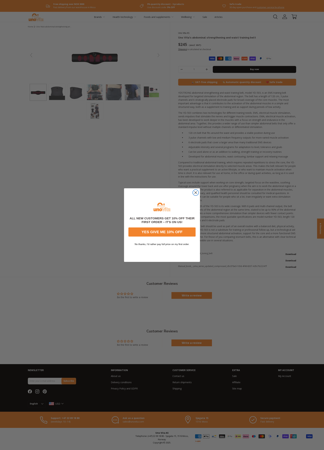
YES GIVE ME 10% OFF (162, 232)
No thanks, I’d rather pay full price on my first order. (162, 244)
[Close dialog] (196, 193)
